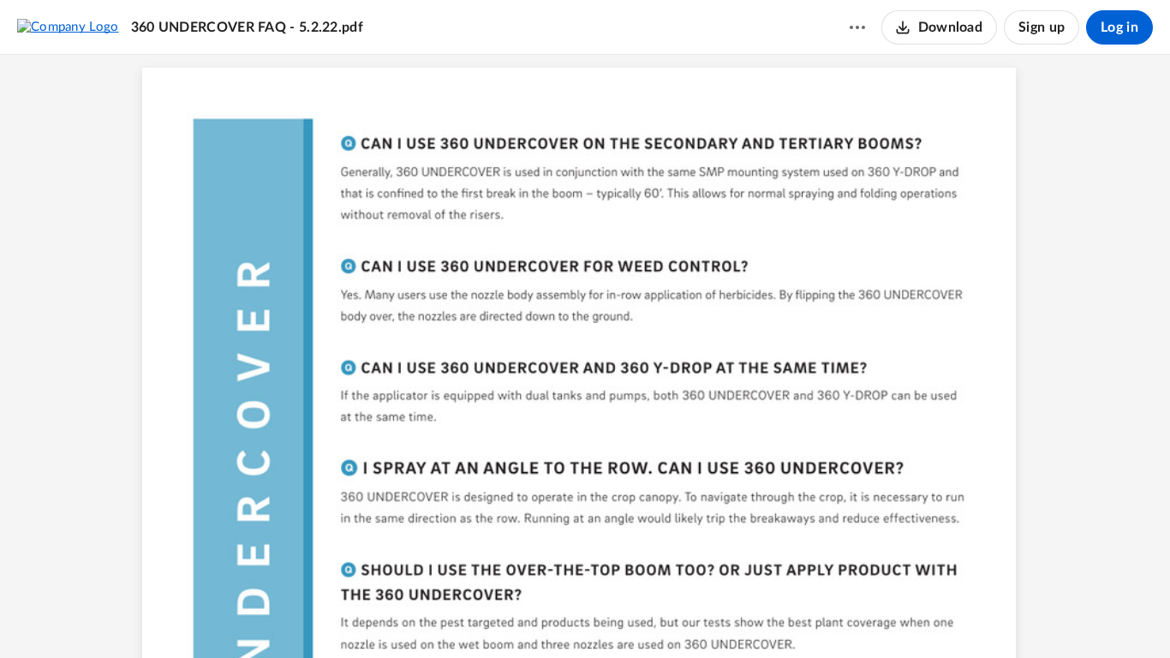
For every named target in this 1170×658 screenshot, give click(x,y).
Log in (1119, 27)
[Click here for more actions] (857, 27)
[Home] (68, 26)
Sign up (1041, 27)
